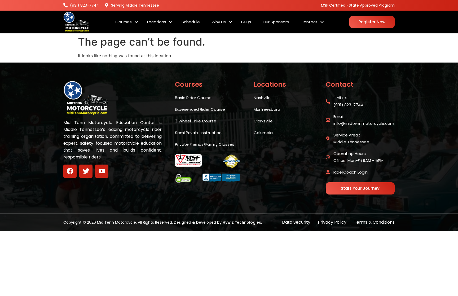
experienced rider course (200, 109)
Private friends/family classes (204, 144)
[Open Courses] (136, 22)
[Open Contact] (322, 22)
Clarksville (263, 121)
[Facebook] (70, 171)
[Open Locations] (171, 22)
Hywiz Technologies (242, 222)
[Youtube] (101, 171)
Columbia (263, 132)
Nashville (262, 97)
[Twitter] (86, 171)
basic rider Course (193, 97)
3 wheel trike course (195, 121)
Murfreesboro (267, 109)
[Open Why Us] (230, 22)
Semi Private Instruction (198, 132)
